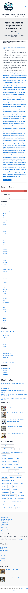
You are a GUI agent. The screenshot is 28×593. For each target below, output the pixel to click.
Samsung (5, 298)
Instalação (5, 370)
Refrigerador (5, 360)
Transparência (4, 524)
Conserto (5, 372)
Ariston (4, 213)
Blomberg (5, 224)
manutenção (5, 492)
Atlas (4, 217)
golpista (4, 486)
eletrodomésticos (15, 477)
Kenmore (5, 278)
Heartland (5, 271)
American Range (6, 211)
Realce (4, 296)
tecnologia (13, 505)
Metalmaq (5, 289)
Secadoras (2, 560)
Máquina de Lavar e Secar (9, 355)
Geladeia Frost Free (7, 348)
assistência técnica (7, 449)
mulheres (13, 492)
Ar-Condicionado (4, 550)
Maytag (4, 287)
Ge (3, 267)
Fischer (4, 258)
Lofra (4, 284)
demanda (20, 467)
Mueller (4, 291)
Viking (4, 318)
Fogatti (4, 260)
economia (4, 470)
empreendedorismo (7, 483)
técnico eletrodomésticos (8, 507)
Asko (4, 215)
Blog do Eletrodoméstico (7, 529)
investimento (5, 489)
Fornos (1, 553)
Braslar (4, 229)
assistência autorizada (7, 445)
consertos (14, 461)
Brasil (16, 449)
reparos (4, 498)
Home (2, 516)
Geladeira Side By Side (8, 351)
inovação (15, 486)
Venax (4, 316)
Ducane (4, 247)
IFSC (9, 486)
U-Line (4, 311)
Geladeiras (2, 548)
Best (4, 222)
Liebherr (4, 282)
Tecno (4, 307)
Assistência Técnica (7, 45)
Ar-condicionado (6, 335)
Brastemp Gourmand (7, 269)
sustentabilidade (16, 501)
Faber (4, 255)
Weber (4, 320)
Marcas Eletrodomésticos (7, 205)
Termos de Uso (4, 522)
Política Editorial (5, 520)
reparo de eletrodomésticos (8, 495)
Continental (5, 238)
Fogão (4, 339)
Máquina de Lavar (7, 353)
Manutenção (5, 374)
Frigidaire (5, 262)
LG (3, 280)
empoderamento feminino (8, 480)
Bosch (4, 226)
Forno (4, 342)
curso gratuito (6, 467)
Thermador (5, 309)
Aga (4, 206)
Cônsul (13, 467)
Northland (5, 293)
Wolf (4, 325)
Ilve (3, 273)
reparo (20, 492)
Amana (4, 209)
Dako (4, 242)
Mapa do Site (4, 527)
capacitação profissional (17, 452)
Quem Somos (4, 517)
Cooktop (5, 337)
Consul (4, 235)
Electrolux (5, 249)
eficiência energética (19, 473)
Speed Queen (6, 302)
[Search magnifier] (25, 191)
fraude (16, 483)
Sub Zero (5, 305)
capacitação (5, 452)
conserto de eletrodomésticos (10, 458)
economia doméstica (7, 473)
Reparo (4, 377)
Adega (4, 333)
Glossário (3, 525)
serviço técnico (6, 501)
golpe (21, 483)
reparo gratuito (20, 495)
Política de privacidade (6, 519)
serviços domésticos (19, 498)
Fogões (1, 552)
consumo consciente (7, 464)
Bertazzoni (5, 220)
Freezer (4, 344)
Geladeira (5, 346)
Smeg (4, 300)
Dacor (4, 240)
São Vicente (5, 505)
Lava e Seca (3, 562)
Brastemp (5, 231)
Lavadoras (2, 558)
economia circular (14, 470)
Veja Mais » (7, 180)
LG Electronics (14, 489)
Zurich (18, 507)
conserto (4, 455)
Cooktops (2, 555)
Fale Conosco (4, 530)
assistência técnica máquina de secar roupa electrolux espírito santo (13, 101)
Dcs (3, 244)
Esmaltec (5, 253)
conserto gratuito (6, 461)
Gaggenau (5, 264)
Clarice (4, 233)
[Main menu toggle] (25, 6)
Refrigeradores (3, 547)
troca (19, 505)
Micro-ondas (3, 557)
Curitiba (16, 464)
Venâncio (5, 314)
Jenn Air (5, 275)
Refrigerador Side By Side (8, 362)
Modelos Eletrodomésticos (7, 331)
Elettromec (5, 251)
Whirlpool (5, 322)
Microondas (5, 357)
